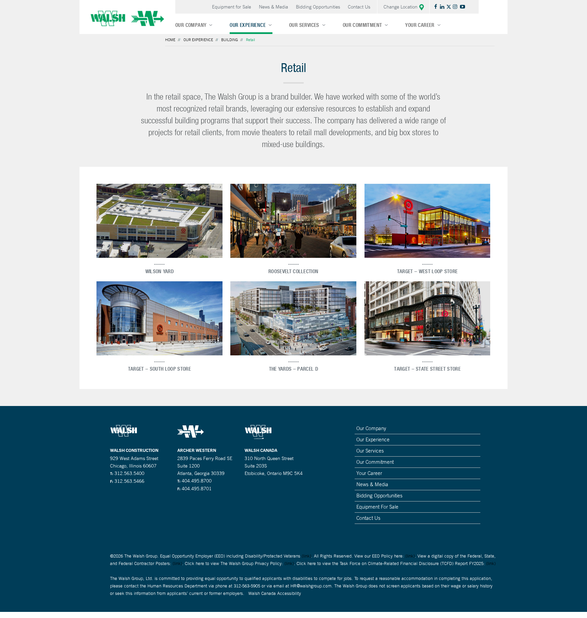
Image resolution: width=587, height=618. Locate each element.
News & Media (273, 7)
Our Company (190, 25)
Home (170, 39)
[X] (449, 6)
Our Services (304, 25)
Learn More (159, 221)
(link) (306, 556)
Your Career (419, 25)
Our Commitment (362, 25)
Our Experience (248, 25)
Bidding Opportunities (318, 7)
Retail (250, 39)
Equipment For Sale (377, 507)
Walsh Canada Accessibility (274, 593)
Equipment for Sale (231, 7)
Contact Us (359, 7)
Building (229, 39)
